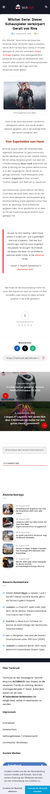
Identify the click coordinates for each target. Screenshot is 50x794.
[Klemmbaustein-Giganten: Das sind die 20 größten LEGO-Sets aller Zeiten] (8, 509)
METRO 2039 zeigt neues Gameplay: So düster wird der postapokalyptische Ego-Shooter (31, 564)
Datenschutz (10, 729)
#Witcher (39, 255)
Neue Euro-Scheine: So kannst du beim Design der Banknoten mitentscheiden (26, 625)
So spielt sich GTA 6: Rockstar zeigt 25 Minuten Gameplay (31, 536)
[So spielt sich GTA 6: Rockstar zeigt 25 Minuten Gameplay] (8, 536)
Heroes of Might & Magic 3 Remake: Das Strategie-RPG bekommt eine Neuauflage (31, 551)
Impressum (9, 722)
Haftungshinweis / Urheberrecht (20, 736)
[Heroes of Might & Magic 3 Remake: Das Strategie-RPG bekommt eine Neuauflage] (8, 549)
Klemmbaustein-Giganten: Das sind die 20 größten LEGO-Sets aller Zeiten (31, 511)
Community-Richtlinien (15, 742)
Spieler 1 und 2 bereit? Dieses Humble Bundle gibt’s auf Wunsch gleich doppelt (26, 597)
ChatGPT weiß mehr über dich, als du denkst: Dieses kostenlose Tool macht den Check (26, 611)
